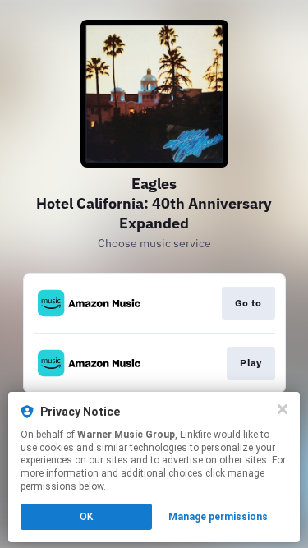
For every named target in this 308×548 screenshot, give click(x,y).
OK (86, 517)
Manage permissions (218, 517)
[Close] (282, 409)
